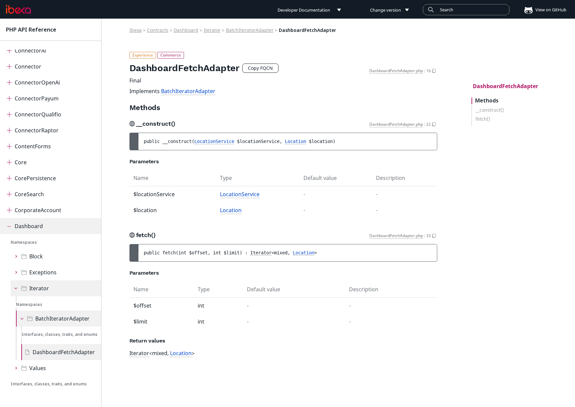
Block (36, 256)
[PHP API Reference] (18, 9)
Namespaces (24, 242)
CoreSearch (29, 194)
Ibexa (135, 30)
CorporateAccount (38, 210)
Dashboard (29, 226)
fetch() (483, 119)
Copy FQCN (260, 68)
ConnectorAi (30, 50)
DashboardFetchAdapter (64, 352)
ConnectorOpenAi (37, 82)
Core (21, 162)
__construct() (490, 110)
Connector (28, 66)
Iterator (39, 288)
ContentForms (33, 146)
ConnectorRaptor (37, 130)
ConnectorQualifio (38, 114)
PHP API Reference (31, 29)
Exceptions (43, 272)
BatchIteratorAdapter (62, 318)
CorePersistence (35, 178)
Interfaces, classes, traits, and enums (59, 334)
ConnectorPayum (37, 98)
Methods (486, 100)
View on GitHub (550, 10)
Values (37, 368)
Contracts (157, 30)
